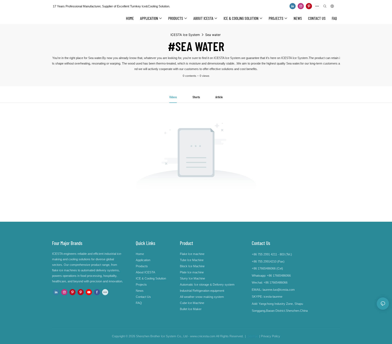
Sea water (213, 35)
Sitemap (252, 336)
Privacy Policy (270, 336)
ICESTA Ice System (185, 35)
